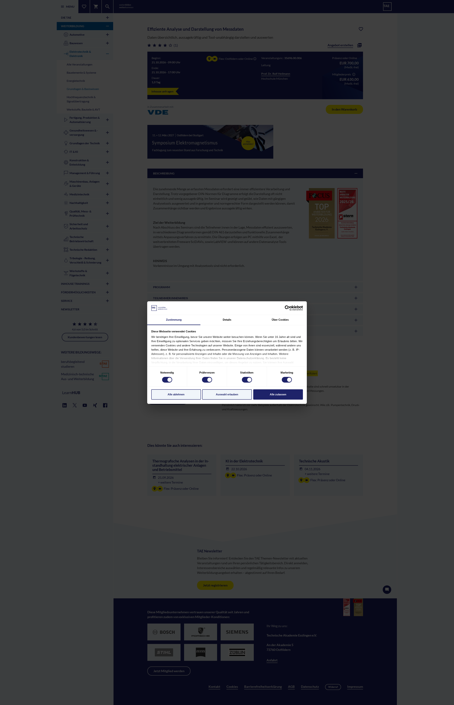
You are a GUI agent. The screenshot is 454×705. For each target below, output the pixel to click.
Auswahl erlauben (227, 394)
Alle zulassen (278, 394)
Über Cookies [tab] (280, 319)
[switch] (207, 380)
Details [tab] (227, 319)
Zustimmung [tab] (174, 319)
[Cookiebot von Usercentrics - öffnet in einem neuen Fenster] (287, 308)
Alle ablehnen (176, 394)
